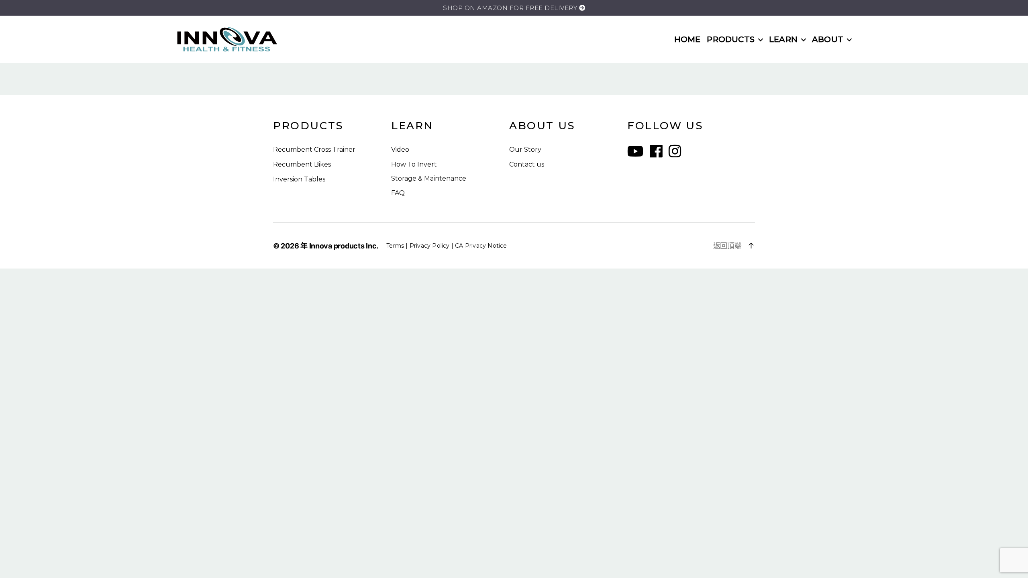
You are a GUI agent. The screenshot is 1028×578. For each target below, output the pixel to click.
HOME (687, 39)
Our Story (525, 149)
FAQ (398, 193)
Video (400, 149)
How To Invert (414, 164)
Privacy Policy (430, 245)
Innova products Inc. (344, 246)
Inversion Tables (299, 179)
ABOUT (827, 39)
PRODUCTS (731, 39)
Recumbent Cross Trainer (314, 149)
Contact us (526, 164)
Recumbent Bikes (302, 164)
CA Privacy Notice (481, 245)
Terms (395, 245)
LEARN (783, 39)
